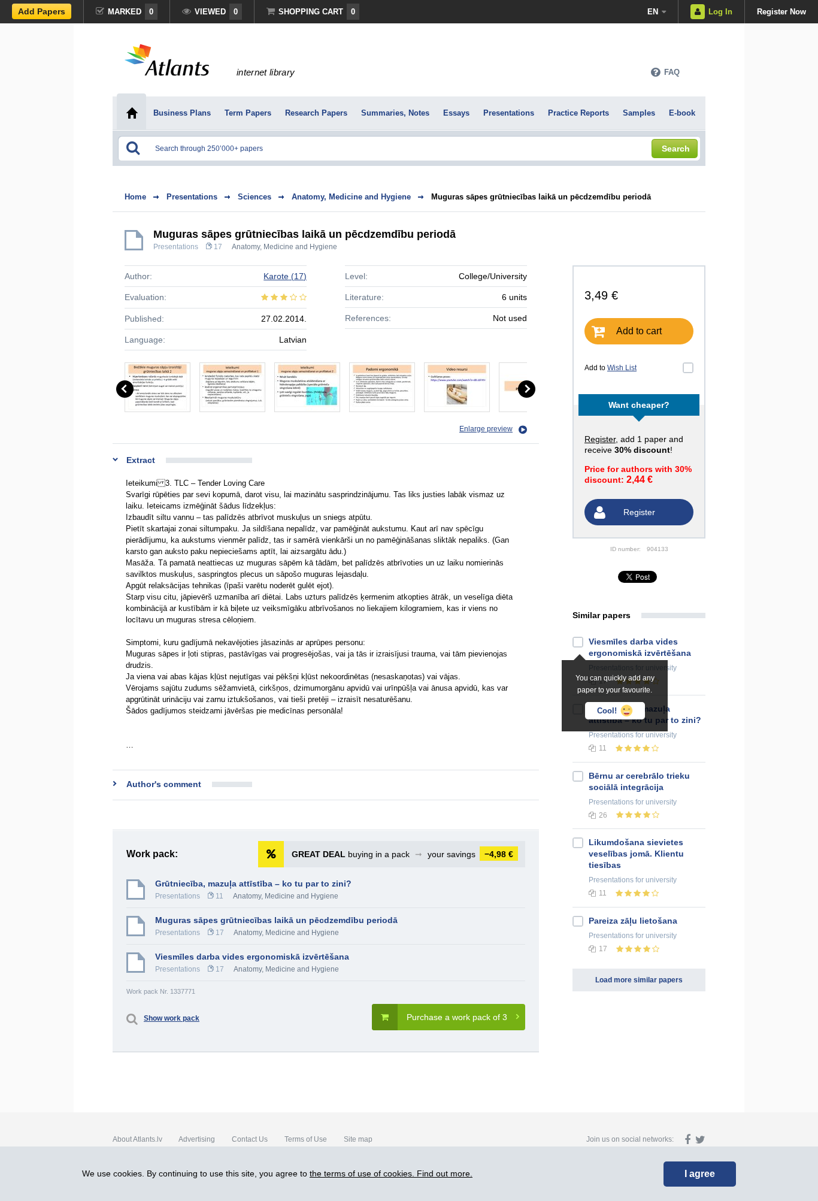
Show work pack (171, 1018)
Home (135, 196)
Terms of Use (305, 1139)
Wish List (622, 368)
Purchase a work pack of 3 (457, 1017)
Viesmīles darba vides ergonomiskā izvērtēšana (252, 956)
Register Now (781, 11)
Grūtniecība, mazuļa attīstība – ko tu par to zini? (253, 883)
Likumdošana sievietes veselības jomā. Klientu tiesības (636, 853)
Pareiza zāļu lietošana (633, 920)
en (652, 11)
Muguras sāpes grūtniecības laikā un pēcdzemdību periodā (541, 196)
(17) (285, 276)
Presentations (175, 247)
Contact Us (250, 1139)
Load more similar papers (639, 980)
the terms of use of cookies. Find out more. (391, 1173)
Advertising (196, 1139)
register (600, 439)
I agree (699, 1174)
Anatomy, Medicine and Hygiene (284, 247)
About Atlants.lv (137, 1139)
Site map (358, 1139)
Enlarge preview (486, 429)
